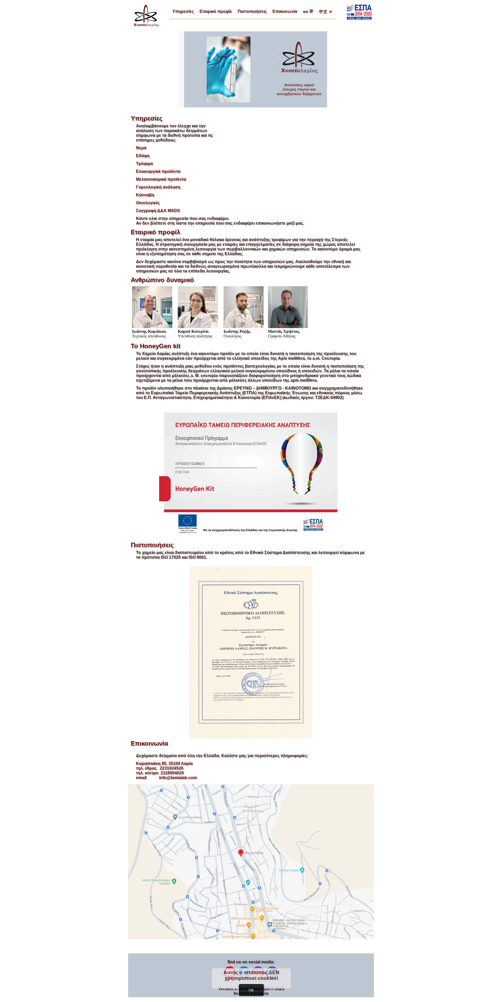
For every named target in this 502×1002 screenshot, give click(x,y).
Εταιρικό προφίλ (215, 11)
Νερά (141, 148)
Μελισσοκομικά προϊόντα (161, 179)
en (305, 11)
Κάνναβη (145, 195)
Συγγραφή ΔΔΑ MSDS (158, 210)
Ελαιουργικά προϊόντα (158, 171)
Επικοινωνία (284, 11)
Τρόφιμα (144, 163)
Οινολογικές (148, 203)
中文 (323, 11)
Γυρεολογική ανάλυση (158, 187)
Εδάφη (143, 155)
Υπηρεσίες (183, 11)
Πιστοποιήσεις (252, 11)
